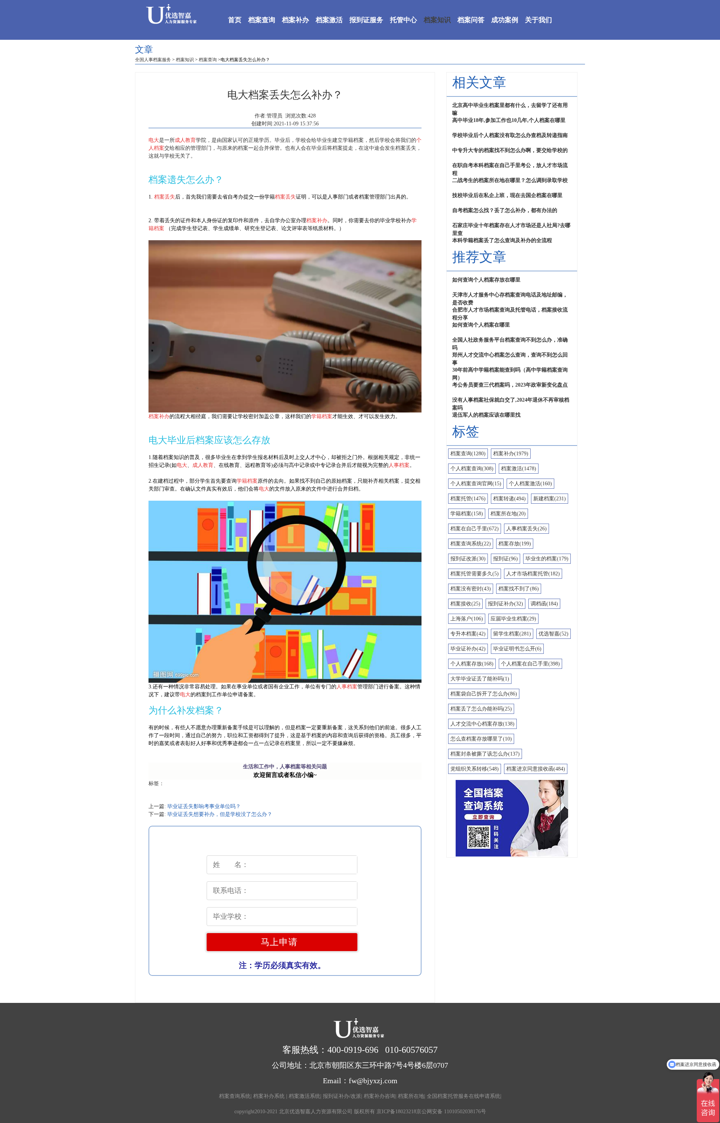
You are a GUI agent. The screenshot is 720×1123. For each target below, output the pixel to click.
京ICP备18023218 (396, 1111)
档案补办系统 (269, 1096)
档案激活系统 (304, 1096)
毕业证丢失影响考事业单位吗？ (204, 806)
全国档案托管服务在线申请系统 (463, 1096)
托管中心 (403, 20)
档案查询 (261, 20)
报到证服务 (366, 20)
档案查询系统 (234, 1096)
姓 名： (231, 865)
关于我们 (538, 20)
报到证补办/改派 (342, 1096)
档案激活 (329, 20)
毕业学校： (231, 916)
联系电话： (231, 890)
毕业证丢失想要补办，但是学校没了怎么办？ (219, 814)
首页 (235, 20)
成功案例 (504, 20)
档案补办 (295, 20)
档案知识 (437, 20)
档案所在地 (411, 1096)
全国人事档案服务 (153, 59)
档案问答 (471, 20)
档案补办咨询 (379, 1096)
